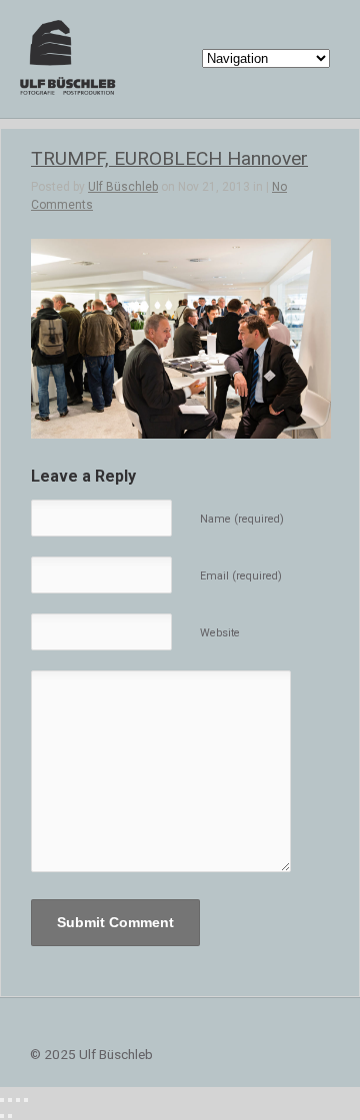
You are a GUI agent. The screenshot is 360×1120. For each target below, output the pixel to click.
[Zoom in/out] (26, 1100)
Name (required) (242, 519)
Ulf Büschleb (123, 187)
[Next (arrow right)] (10, 1116)
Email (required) (241, 575)
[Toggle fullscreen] (18, 1100)
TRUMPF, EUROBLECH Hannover (169, 158)
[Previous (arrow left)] (2, 1116)
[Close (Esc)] (2, 1100)
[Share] (10, 1100)
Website (220, 632)
